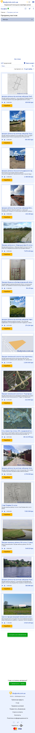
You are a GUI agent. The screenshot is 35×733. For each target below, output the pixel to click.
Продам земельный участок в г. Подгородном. (18, 394)
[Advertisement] (17, 39)
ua (29, 2)
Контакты (17, 715)
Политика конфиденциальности (17, 718)
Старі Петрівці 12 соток (9, 505)
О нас (17, 703)
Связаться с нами (17, 684)
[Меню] (33, 2)
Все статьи (17, 59)
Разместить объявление (17, 709)
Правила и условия (17, 706)
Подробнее (7, 105)
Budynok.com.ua (10, 2)
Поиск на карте (30, 63)
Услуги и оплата (17, 712)
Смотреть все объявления (17, 634)
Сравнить (4, 102)
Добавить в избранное (2, 102)
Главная (3, 12)
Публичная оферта (17, 700)
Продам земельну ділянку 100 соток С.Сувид (17, 542)
